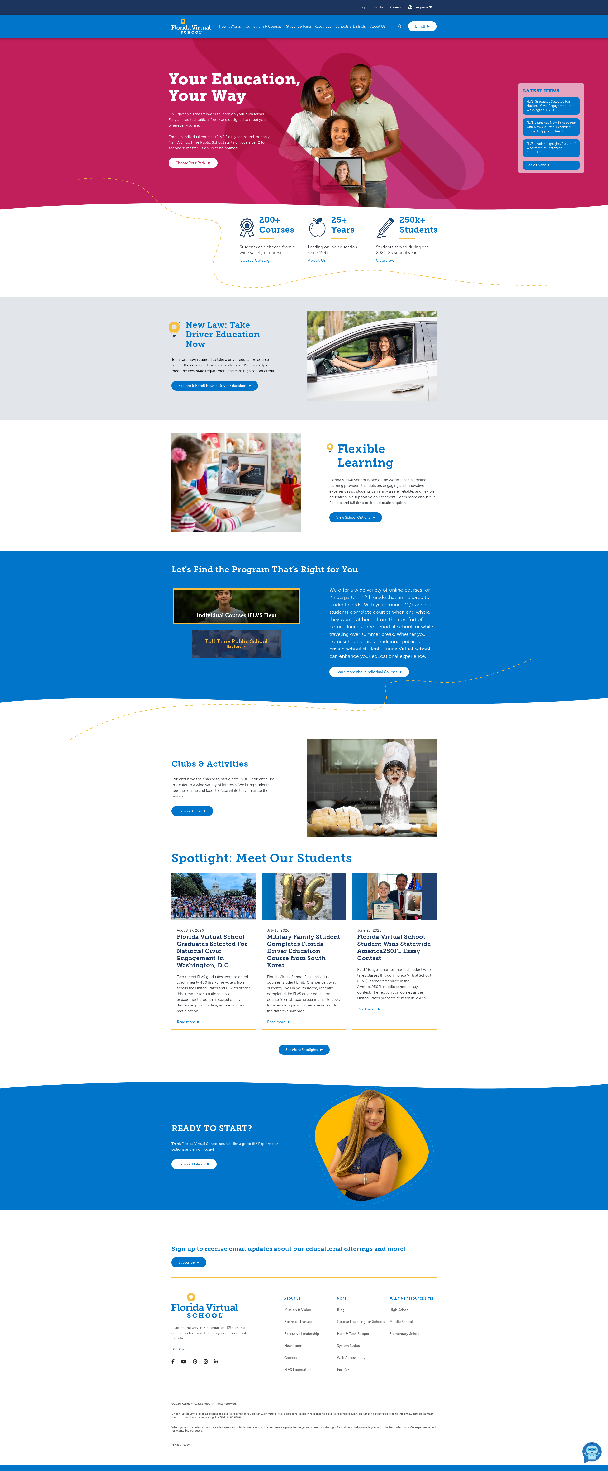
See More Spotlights (301, 1050)
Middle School (401, 1321)
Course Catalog (255, 260)
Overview (385, 260)
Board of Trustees (298, 1321)
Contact (379, 7)
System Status (348, 1345)
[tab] (236, 606)
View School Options (353, 517)
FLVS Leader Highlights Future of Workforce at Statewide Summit (551, 148)
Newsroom (293, 1345)
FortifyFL (344, 1369)
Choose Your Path (191, 163)
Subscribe (186, 1262)
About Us (317, 260)
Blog (341, 1310)
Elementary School (405, 1334)
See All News (536, 165)
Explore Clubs (189, 811)
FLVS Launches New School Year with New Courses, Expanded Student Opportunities (551, 127)
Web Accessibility (351, 1358)
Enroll (420, 26)
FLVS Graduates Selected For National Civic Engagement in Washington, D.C (549, 106)
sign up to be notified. (220, 148)
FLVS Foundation (298, 1369)
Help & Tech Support (354, 1334)
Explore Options (191, 1164)
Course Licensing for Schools (361, 1321)
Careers (395, 7)
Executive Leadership (301, 1334)
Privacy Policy (180, 1444)
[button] (364, 7)
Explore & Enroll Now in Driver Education (212, 386)
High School (399, 1310)
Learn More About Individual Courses (366, 672)
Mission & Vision (297, 1310)
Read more (186, 1022)
